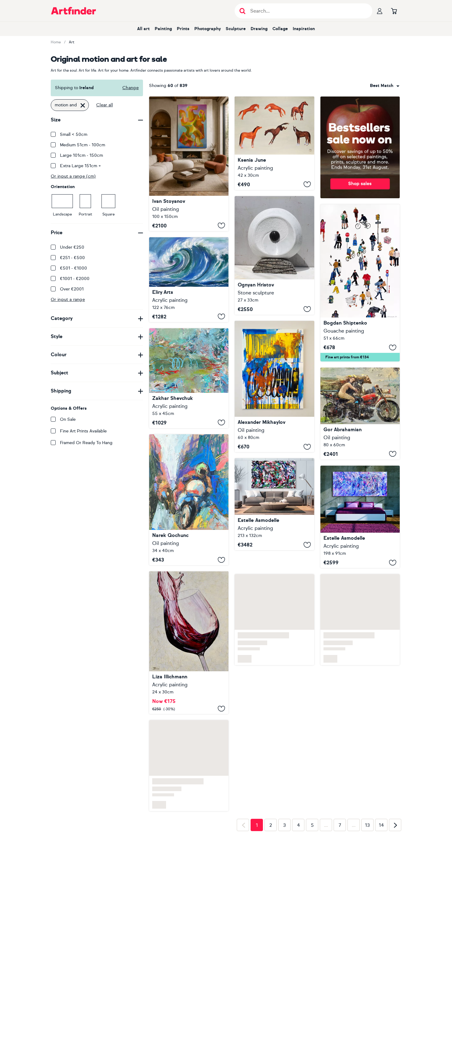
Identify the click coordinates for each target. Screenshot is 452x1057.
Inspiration (304, 28)
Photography (207, 28)
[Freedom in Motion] (360, 413)
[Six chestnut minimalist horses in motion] (274, 143)
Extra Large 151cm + (80, 165)
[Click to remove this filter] (83, 105)
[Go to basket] (394, 11)
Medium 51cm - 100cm (82, 145)
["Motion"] (274, 255)
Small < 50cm (73, 134)
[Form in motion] (188, 164)
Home (56, 42)
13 (367, 828)
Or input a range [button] (68, 299)
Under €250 (72, 247)
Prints (183, 28)
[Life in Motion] (188, 378)
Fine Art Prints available (83, 431)
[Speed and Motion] (188, 500)
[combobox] (385, 86)
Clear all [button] (104, 105)
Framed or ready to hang (86, 442)
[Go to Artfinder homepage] (73, 10)
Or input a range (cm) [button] (73, 176)
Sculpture (236, 28)
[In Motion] (360, 517)
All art (143, 28)
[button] (385, 86)
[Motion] (188, 279)
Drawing (259, 28)
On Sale (68, 419)
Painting (163, 28)
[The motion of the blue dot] (274, 386)
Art (71, 42)
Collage (280, 28)
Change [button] (130, 87)
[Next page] (395, 828)
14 (381, 828)
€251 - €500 (72, 257)
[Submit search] (242, 10)
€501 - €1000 (73, 268)
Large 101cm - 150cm (81, 155)
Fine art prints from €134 (347, 357)
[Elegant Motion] (274, 504)
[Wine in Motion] (188, 645)
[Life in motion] (360, 283)
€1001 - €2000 (74, 278)
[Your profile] (380, 11)
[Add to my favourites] (221, 226)
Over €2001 (72, 289)
